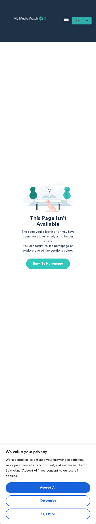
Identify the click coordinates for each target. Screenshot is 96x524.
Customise (48, 500)
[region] (48, 484)
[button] (66, 19)
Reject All (48, 513)
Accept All (48, 487)
